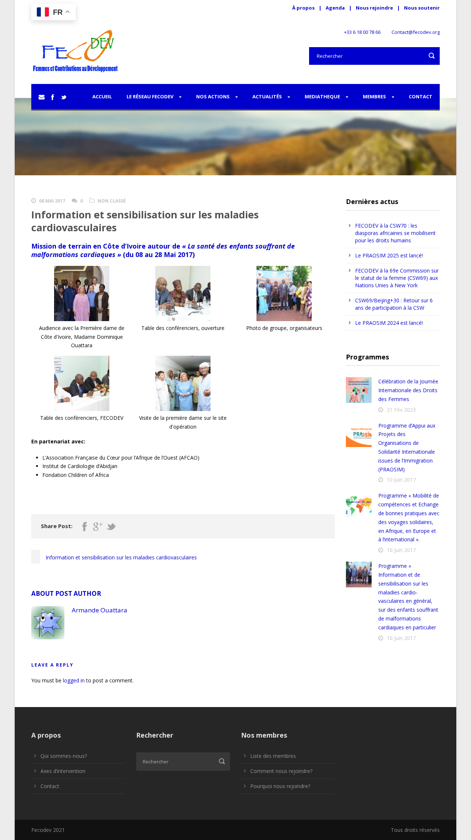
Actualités (267, 96)
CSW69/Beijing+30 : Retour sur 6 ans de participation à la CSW (394, 304)
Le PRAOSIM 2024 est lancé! (389, 322)
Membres (374, 96)
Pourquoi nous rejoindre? (280, 786)
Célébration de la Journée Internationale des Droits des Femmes (408, 390)
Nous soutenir (422, 7)
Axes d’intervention (62, 770)
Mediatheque (322, 96)
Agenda (335, 7)
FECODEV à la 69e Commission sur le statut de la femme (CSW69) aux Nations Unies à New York (397, 278)
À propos (303, 7)
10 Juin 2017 (401, 479)
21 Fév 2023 (401, 409)
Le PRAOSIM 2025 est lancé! (389, 255)
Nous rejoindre (375, 7)
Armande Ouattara (99, 610)
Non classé (112, 201)
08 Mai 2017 (52, 201)
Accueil (102, 96)
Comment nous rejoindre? (281, 770)
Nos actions (213, 96)
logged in (74, 680)
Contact (420, 96)
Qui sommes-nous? (63, 755)
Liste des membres (273, 755)
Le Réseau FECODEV (150, 96)
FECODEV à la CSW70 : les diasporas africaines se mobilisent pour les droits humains (395, 233)
